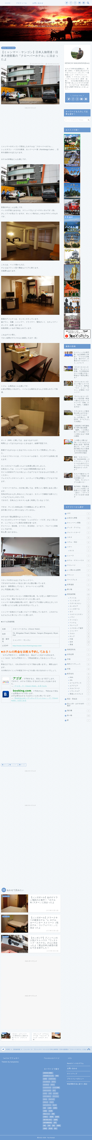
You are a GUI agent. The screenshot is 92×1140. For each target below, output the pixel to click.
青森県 (45, 1128)
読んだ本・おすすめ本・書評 (78, 705)
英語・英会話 (78, 699)
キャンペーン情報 (78, 523)
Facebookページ (52, 1058)
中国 (79, 639)
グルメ (52, 1084)
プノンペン (55, 1096)
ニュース (78, 556)
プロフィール (21, 3)
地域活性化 (78, 649)
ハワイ (79, 617)
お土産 (45, 1078)
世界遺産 (78, 585)
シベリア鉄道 (56, 1087)
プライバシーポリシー (75, 1079)
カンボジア (79, 606)
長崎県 (58, 1125)
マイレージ (78, 565)
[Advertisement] (30, 125)
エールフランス (79, 683)
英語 (54, 1125)
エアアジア (79, 686)
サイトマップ (72, 1073)
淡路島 (55, 1119)
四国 (53, 1113)
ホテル (5, 764)
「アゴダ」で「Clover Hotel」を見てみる (30, 686)
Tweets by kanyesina (10, 1062)
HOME (8, 3)
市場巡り (46, 1116)
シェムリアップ (47, 1087)
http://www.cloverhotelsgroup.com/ (27, 646)
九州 (45, 1108)
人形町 (49, 1108)
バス (50, 1093)
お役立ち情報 (78, 518)
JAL (79, 680)
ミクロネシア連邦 (79, 628)
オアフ (53, 1081)
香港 (79, 644)
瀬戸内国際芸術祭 (48, 1122)
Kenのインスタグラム (75, 1063)
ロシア (79, 636)
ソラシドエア (79, 691)
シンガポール (79, 609)
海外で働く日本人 (48, 1119)
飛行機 (78, 710)
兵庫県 (55, 1108)
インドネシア (79, 600)
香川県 (50, 1128)
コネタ (78, 537)
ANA (79, 677)
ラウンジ (78, 575)
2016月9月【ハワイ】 (48, 1075)
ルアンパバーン (47, 1105)
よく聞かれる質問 (78, 570)
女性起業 (78, 654)
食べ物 (78, 715)
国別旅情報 (78, 594)
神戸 (55, 1122)
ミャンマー (14, 764)
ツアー (78, 547)
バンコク (56, 1093)
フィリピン (79, 620)
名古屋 (50, 1110)
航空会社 (78, 674)
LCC (78, 513)
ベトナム (79, 622)
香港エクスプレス (79, 694)
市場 (78, 659)
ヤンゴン (22, 764)
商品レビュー (47, 1113)
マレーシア (79, 625)
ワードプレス (78, 580)
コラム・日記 (78, 542)
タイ (79, 611)
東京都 (57, 1116)
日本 (80, 642)
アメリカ (79, 598)
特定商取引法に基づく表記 (77, 1084)
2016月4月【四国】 (48, 1072)
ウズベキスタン (79, 603)
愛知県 (51, 1116)
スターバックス (47, 1090)
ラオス (79, 633)
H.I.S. (79, 550)
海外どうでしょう (78, 664)
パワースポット (47, 1096)
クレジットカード (78, 532)
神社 (45, 1125)
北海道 (45, 1110)
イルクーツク (52, 1078)
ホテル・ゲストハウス (8, 48)
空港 (78, 669)
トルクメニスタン (79, 614)
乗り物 (78, 589)
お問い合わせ (38, 3)
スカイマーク (79, 688)
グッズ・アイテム (78, 528)
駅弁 (56, 1128)
